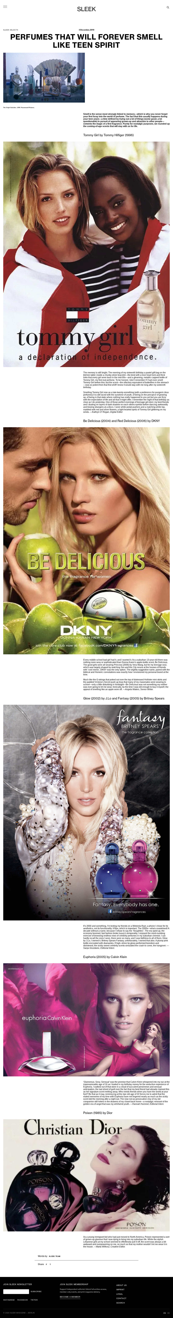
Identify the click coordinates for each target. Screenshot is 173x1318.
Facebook (22, 1300)
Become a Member (70, 1297)
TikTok (34, 1300)
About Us (121, 1285)
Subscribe (36, 1291)
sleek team (54, 1256)
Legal (119, 1294)
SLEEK (86, 9)
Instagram (9, 1300)
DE (168, 1313)
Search (120, 1303)
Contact (121, 1298)
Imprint (120, 1289)
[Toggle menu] (5, 6)
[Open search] (168, 7)
